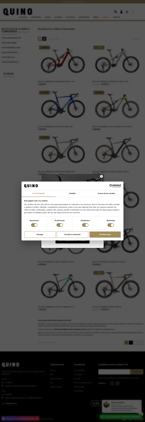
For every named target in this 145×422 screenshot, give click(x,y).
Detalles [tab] (72, 193)
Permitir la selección (72, 234)
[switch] (60, 225)
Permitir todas (105, 234)
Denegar (40, 234)
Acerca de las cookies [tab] (106, 193)
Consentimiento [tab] (38, 193)
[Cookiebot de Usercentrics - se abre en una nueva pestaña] (111, 186)
